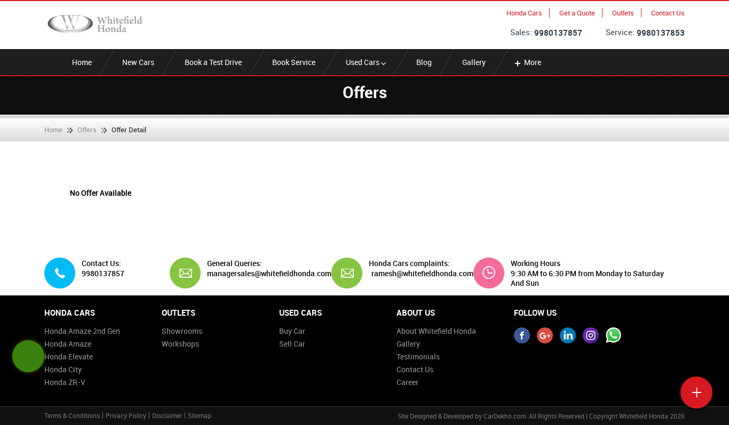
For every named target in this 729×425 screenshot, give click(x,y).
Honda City (63, 369)
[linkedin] (568, 335)
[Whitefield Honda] (95, 24)
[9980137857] (614, 335)
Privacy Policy (126, 415)
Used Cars (363, 62)
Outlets (623, 13)
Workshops (180, 344)
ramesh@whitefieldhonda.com (422, 273)
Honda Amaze (67, 344)
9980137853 (661, 32)
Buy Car (292, 331)
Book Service (293, 62)
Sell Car (292, 344)
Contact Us (668, 13)
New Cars (138, 62)
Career (407, 382)
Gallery (474, 62)
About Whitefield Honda (436, 331)
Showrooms (182, 331)
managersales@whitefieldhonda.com (265, 273)
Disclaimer (167, 415)
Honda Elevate (68, 356)
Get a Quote (577, 13)
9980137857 (558, 32)
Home (82, 62)
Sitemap (199, 415)
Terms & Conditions (72, 415)
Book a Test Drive (213, 62)
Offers (87, 129)
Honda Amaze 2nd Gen (82, 331)
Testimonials (418, 356)
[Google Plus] (545, 335)
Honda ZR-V (64, 382)
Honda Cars (524, 13)
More (532, 62)
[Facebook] (522, 335)
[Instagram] (591, 335)
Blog (424, 62)
